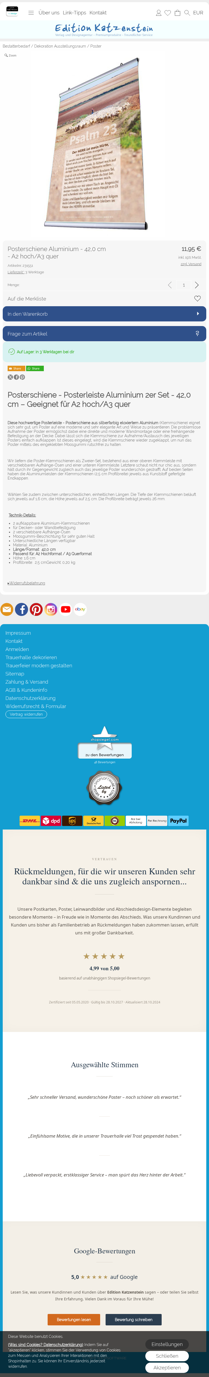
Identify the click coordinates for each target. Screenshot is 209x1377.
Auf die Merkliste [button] (27, 299)
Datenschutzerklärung (30, 698)
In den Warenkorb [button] (28, 314)
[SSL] (114, 821)
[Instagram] (51, 609)
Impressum (18, 633)
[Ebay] (80, 609)
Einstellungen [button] (167, 1344)
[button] (31, 12)
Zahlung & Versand (26, 682)
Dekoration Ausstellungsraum (60, 46)
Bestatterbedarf (16, 46)
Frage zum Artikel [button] (27, 334)
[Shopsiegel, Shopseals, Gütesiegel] (104, 727)
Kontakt (98, 12)
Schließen (167, 1356)
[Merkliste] (167, 12)
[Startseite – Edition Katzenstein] (12, 8)
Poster (96, 46)
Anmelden (158, 12)
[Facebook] (21, 609)
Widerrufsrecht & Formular (35, 706)
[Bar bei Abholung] (136, 821)
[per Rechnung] (157, 821)
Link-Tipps (74, 12)
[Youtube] (65, 609)
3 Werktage (26, 272)
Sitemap (14, 674)
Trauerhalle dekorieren (31, 657)
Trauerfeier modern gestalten (38, 665)
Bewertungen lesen (74, 1319)
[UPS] (72, 821)
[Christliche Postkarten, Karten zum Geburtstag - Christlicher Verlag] (104, 22)
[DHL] (30, 821)
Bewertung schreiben (133, 1319)
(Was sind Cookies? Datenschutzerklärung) (45, 1344)
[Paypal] (178, 821)
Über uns (49, 12)
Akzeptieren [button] (167, 1367)
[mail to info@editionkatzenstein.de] (7, 609)
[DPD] (51, 821)
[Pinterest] (36, 609)
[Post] (93, 821)
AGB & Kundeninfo (26, 690)
